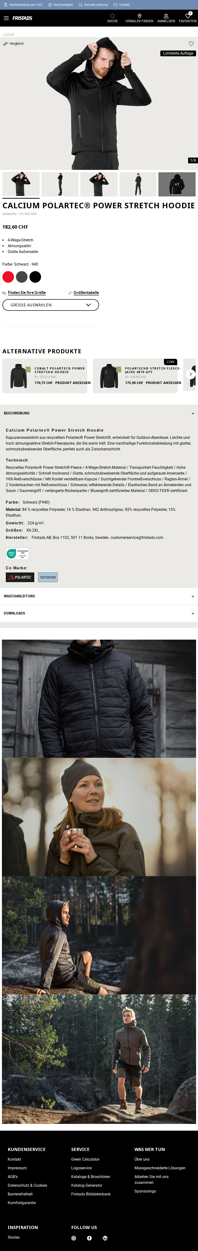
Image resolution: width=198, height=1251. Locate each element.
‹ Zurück (8, 34)
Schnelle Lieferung (96, 5)
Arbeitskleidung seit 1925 (25, 5)
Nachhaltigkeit (63, 5)
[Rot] (8, 277)
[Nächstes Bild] (191, 374)
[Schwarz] (35, 277)
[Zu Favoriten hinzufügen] (191, 43)
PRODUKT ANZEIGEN (73, 382)
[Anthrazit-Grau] (22, 277)
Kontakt (124, 5)
